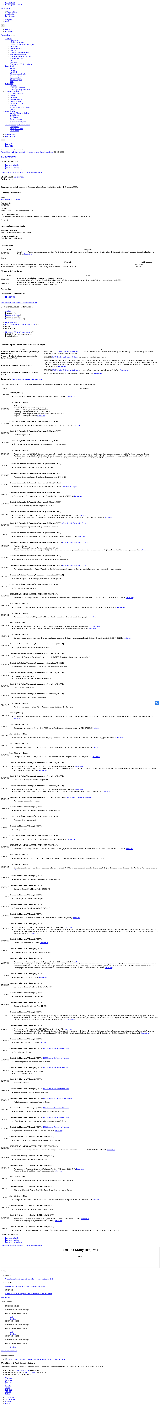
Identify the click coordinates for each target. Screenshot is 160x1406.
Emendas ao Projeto (12, 315)
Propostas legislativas (17, 93)
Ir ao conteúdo (10, 3)
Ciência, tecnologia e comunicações (22, 44)
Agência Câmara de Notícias (19, 113)
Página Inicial (5, 152)
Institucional (9, 66)
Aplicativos (9, 1401)
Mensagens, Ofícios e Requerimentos (18, 332)
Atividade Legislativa (12, 91)
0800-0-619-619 (23, 1370)
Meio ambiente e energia (18, 54)
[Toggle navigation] (11, 35)
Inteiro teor (19, 177)
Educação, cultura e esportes (19, 52)
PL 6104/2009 (8, 156)
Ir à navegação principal (13, 5)
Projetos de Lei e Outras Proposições (40, 152)
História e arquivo (16, 80)
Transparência (14, 127)
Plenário (12, 95)
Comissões (13, 97)
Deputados (9, 84)
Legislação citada (11, 322)
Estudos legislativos (16, 101)
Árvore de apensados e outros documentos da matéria (19, 303)
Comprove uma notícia (17, 123)
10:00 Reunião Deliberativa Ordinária (65, 357)
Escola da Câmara (16, 76)
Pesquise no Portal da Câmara (11, 150)
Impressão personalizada (13, 169)
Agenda (12, 68)
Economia (13, 50)
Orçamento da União (17, 103)
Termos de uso (10, 1399)
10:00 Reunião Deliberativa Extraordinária (57, 1098)
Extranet (8, 1403)
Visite (11, 82)
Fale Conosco (10, 16)
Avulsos (8, 311)
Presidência (13, 72)
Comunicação (10, 111)
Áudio (12, 1317)
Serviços (12, 70)
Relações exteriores (16, 58)
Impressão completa (12, 167)
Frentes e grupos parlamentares (20, 89)
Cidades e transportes (17, 43)
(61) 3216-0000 (30, 1372)
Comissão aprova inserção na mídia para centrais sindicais (25, 1286)
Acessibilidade (10, 14)
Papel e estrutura (15, 78)
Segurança (13, 62)
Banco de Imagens (16, 119)
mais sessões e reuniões (9, 1351)
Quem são (13, 86)
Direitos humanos (16, 48)
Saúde (12, 60)
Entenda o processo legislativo (20, 107)
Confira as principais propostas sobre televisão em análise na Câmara (28, 1294)
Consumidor (14, 46)
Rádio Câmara (14, 115)
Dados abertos (14, 131)
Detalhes (13, 1319)
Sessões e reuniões (16, 99)
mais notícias (5, 1297)
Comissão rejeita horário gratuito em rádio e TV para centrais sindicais (29, 1279)
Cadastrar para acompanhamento (12, 172)
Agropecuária (14, 41)
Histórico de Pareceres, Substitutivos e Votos (20, 324)
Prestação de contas (16, 129)
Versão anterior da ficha (34, 172)
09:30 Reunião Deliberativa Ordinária (65, 352)
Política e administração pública (20, 56)
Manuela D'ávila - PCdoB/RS (11, 199)
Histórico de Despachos (13, 319)
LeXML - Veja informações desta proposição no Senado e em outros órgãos (39, 1359)
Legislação (13, 105)
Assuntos (8, 39)
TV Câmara (14, 117)
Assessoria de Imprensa (18, 121)
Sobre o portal (10, 1397)
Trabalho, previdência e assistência (21, 64)
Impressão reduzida (12, 165)
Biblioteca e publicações (18, 74)
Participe (13, 109)
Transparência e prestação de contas (17, 125)
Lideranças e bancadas (17, 88)
